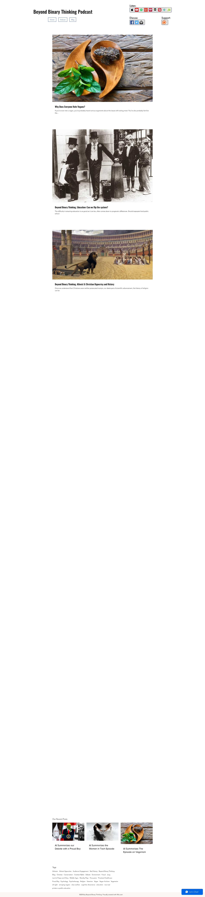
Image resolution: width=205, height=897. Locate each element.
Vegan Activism (105, 881)
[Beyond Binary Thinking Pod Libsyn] (169, 10)
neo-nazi (107, 885)
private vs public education (61, 888)
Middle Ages (74, 878)
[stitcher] (155, 10)
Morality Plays (84, 878)
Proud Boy (55, 881)
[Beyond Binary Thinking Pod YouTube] (137, 10)
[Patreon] (164, 22)
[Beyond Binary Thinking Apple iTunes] (132, 10)
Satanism (90, 881)
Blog (53, 875)
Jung (108, 875)
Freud (104, 875)
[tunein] (164, 10)
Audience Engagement (81, 871)
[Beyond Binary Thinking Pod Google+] (146, 10)
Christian (60, 875)
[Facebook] (132, 22)
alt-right (55, 885)
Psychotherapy (74, 881)
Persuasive (93, 878)
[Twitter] (137, 22)
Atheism (55, 871)
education (99, 885)
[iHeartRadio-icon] (150, 10)
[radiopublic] (160, 10)
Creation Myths (79, 875)
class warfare (75, 885)
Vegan (96, 881)
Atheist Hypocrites (65, 871)
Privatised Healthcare (105, 878)
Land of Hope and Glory (60, 878)
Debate (88, 875)
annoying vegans (64, 885)
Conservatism (68, 875)
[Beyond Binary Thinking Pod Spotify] (141, 10)
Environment (96, 875)
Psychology (64, 881)
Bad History (93, 871)
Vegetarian (114, 881)
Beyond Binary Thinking (107, 871)
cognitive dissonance (88, 885)
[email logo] (141, 22)
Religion (83, 881)
